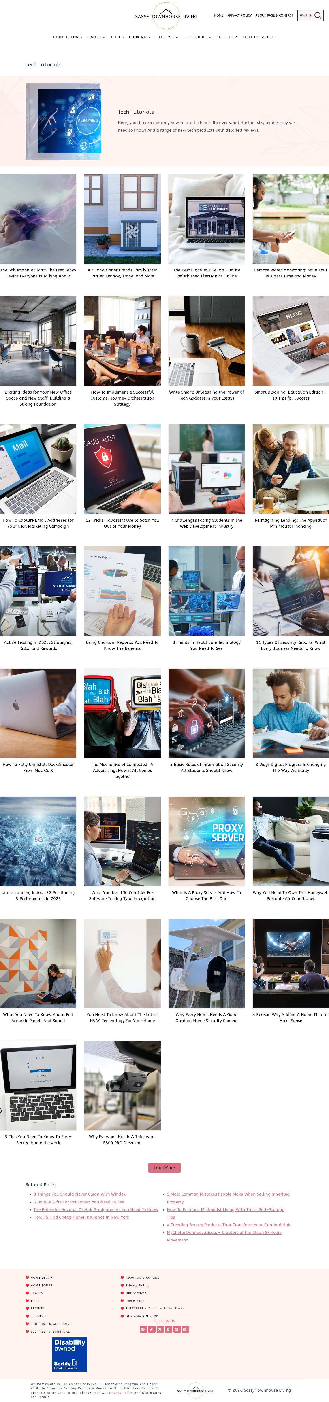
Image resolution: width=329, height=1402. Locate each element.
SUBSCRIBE (134, 1308)
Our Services (136, 1293)
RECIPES (37, 1308)
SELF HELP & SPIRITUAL (50, 1331)
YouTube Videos (259, 37)
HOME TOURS (41, 1285)
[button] (164, 1168)
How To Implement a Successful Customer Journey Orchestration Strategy (122, 398)
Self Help (227, 37)
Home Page (135, 1300)
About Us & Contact (142, 1277)
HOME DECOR (42, 1277)
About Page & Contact (274, 15)
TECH (35, 1300)
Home (218, 15)
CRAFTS (37, 1293)
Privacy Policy (239, 15)
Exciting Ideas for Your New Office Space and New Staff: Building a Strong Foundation (38, 398)
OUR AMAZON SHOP (142, 1316)
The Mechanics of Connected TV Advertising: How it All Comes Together (122, 770)
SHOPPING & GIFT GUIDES (52, 1324)
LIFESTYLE (39, 1316)
